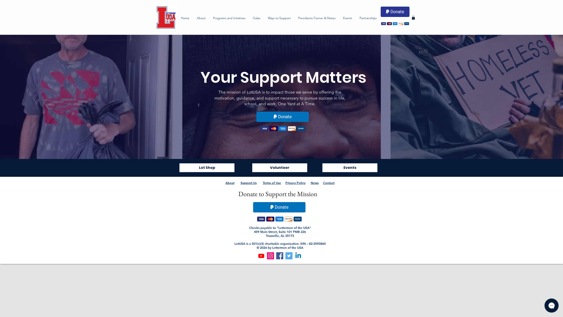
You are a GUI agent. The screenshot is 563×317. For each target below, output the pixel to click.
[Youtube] (261, 255)
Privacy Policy (295, 183)
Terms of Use (272, 183)
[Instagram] (270, 255)
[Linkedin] (298, 255)
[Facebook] (279, 255)
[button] (229, 18)
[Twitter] (288, 255)
